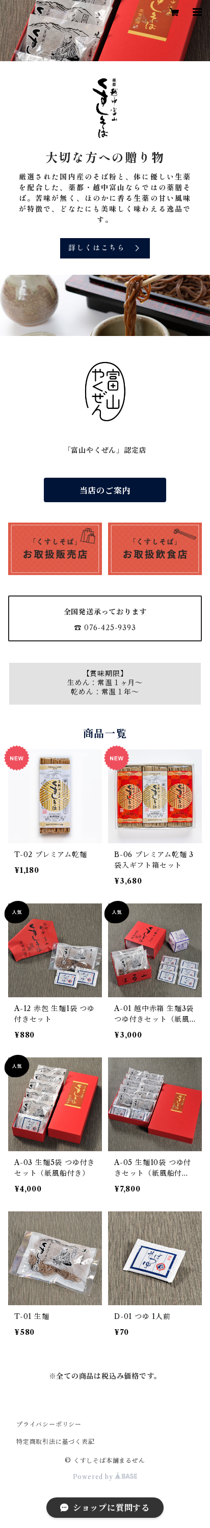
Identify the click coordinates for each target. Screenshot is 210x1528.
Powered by (94, 1477)
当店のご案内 (105, 490)
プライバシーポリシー (49, 1424)
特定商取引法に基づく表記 (55, 1441)
